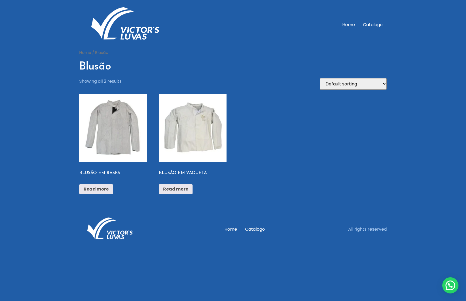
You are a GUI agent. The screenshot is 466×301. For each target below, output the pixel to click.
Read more (96, 189)
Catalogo (373, 25)
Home (348, 25)
